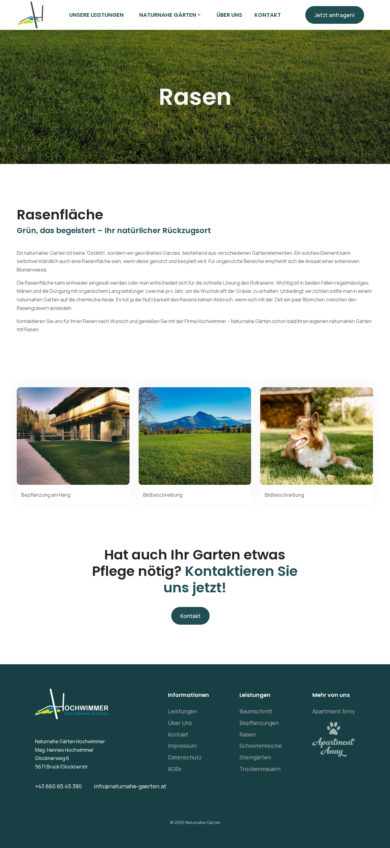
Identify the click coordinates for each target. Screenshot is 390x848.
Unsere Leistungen (96, 15)
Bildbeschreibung (163, 494)
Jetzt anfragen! (334, 15)
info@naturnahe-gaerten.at (130, 786)
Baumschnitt (255, 711)
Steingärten (255, 757)
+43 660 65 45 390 (58, 786)
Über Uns (180, 722)
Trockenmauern (260, 768)
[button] (170, 15)
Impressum (182, 745)
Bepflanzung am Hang (45, 494)
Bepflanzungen (259, 722)
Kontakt (267, 15)
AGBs (175, 768)
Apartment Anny (333, 711)
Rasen (247, 734)
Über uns (229, 15)
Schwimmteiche (260, 745)
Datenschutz (185, 757)
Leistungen (182, 711)
